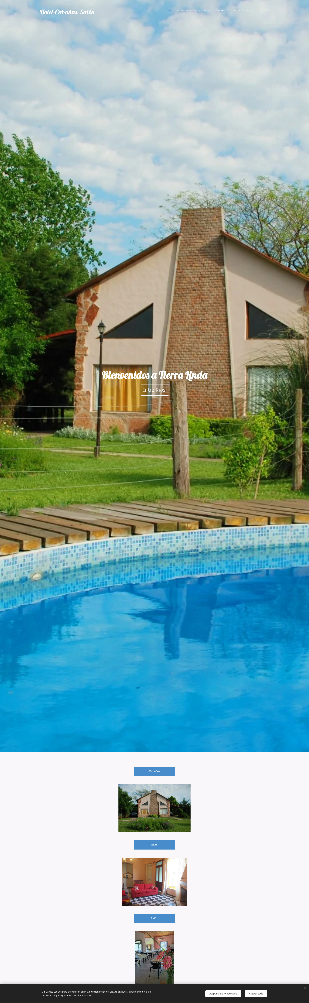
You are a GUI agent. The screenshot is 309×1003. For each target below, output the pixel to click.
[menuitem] (173, 10)
